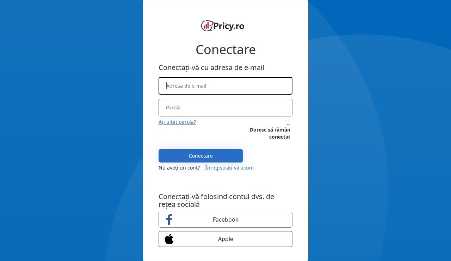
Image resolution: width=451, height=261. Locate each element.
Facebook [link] (226, 219)
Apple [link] (225, 239)
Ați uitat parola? (177, 122)
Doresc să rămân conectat (270, 133)
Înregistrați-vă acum (229, 167)
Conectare (201, 155)
